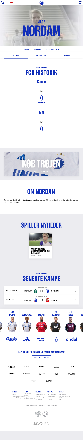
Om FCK (50, 392)
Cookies (42, 405)
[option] (41, 320)
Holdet (14, 392)
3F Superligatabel (29, 398)
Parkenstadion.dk (64, 396)
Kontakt (49, 399)
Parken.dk (62, 394)
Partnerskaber (51, 394)
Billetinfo (38, 396)
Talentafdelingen (17, 398)
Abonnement (40, 398)
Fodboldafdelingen (18, 396)
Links (61, 392)
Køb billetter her (41, 394)
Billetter (39, 392)
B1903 (61, 398)
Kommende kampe (27, 394)
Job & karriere (51, 396)
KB (60, 399)
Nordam (16, 55)
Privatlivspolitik (52, 405)
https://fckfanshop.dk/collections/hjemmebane (25, 153)
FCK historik (41, 55)
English (12, 2)
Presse (49, 398)
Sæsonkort (39, 399)
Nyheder (66, 55)
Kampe (26, 392)
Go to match (41, 287)
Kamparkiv (27, 397)
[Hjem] (41, 3)
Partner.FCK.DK (41, 358)
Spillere (14, 394)
